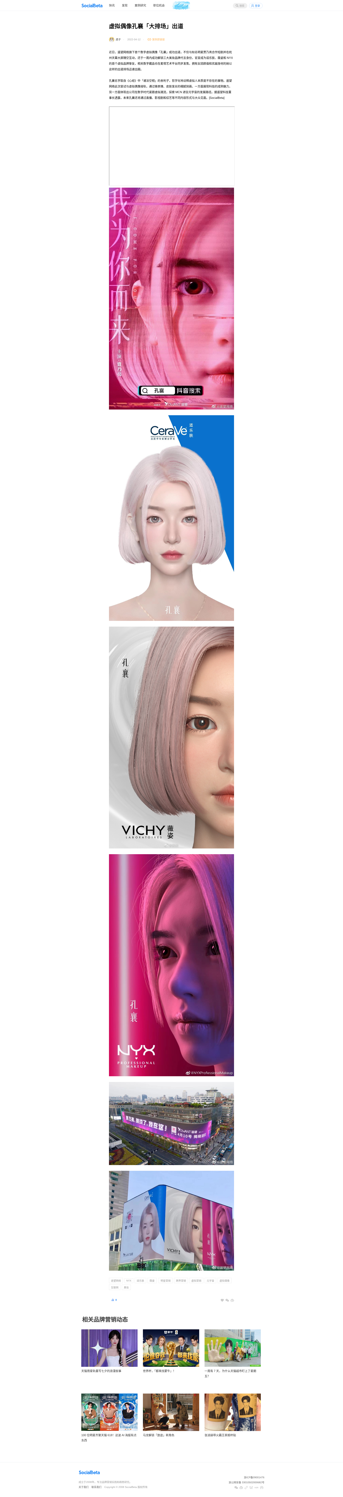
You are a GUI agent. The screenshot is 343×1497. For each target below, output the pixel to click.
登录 (257, 5)
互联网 (114, 1287)
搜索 (241, 5)
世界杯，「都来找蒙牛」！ (159, 1371)
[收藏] (222, 1300)
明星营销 (166, 1280)
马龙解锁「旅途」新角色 (158, 1435)
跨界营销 (181, 1280)
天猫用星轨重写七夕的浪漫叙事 (101, 1371)
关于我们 (84, 1487)
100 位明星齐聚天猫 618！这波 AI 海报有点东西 (108, 1438)
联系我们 (96, 1487)
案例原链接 (158, 39)
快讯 (112, 5)
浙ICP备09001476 (254, 1477)
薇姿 (152, 1280)
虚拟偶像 (225, 1280)
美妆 (126, 1287)
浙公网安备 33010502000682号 (246, 1482)
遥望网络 (116, 1280)
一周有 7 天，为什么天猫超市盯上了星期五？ (230, 1373)
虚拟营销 (196, 1280)
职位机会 (159, 5)
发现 (125, 5)
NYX (128, 1280)
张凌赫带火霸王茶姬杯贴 (220, 1435)
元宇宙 (210, 1280)
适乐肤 (140, 1280)
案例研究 (140, 5)
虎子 (118, 39)
